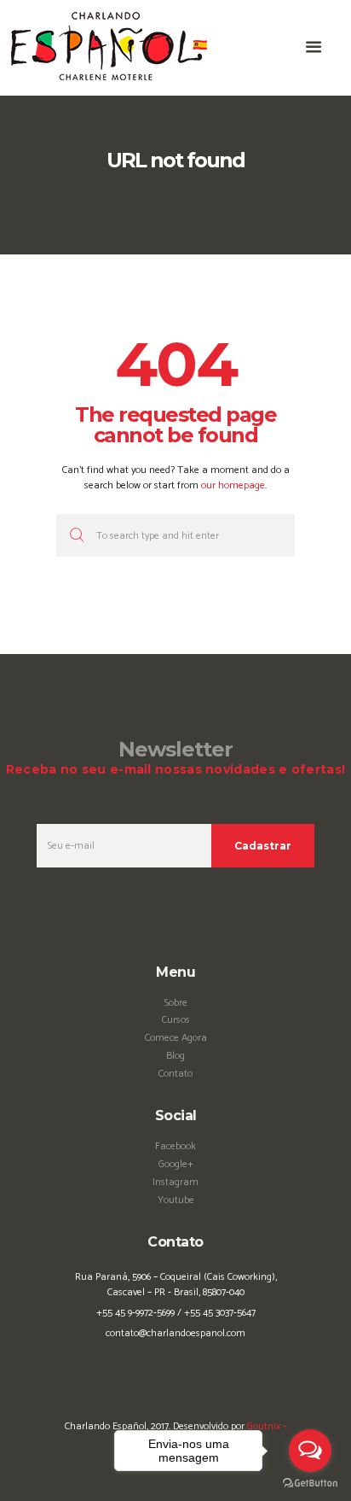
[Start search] (73, 536)
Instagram (175, 1182)
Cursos (176, 1020)
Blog (175, 1056)
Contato (175, 1074)
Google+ (175, 1164)
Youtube (176, 1200)
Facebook (175, 1146)
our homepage (233, 485)
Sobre (175, 1003)
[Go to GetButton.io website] (310, 1483)
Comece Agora (176, 1038)
